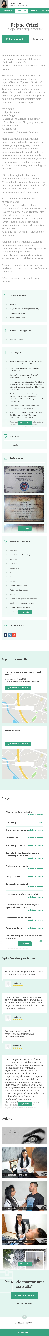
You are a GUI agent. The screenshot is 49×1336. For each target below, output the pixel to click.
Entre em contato (24, 1303)
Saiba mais (38, 39)
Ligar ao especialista (19, 688)
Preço (34, 11)
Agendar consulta (26, 1332)
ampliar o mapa (24, 708)
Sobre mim (8, 11)
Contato (22, 11)
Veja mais (24, 423)
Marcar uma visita (17, 39)
